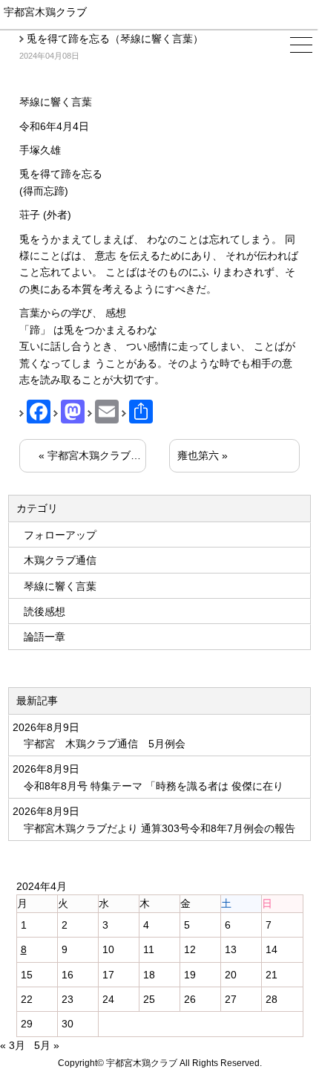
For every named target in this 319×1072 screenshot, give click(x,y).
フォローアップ (60, 535)
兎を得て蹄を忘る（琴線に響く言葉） (115, 39)
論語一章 (44, 637)
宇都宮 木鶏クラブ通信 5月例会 (104, 744)
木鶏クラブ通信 (60, 560)
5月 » (46, 1045)
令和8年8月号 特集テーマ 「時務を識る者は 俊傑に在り (155, 786)
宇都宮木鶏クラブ (45, 12)
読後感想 (44, 611)
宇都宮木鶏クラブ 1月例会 (112, 455)
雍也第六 (198, 455)
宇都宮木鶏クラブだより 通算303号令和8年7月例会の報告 (159, 828)
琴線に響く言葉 (60, 586)
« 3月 (12, 1045)
